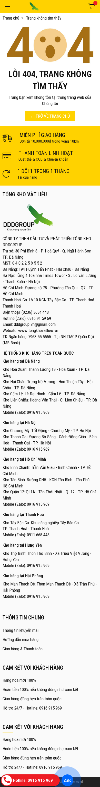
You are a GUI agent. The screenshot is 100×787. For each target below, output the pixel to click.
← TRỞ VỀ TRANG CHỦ (50, 116)
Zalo (67, 780)
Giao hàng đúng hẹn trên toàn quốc (32, 698)
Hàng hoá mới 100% (19, 680)
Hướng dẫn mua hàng (20, 639)
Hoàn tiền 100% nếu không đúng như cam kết (40, 689)
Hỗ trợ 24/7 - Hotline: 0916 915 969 (32, 708)
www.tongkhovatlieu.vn (38, 330)
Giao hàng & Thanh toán (23, 648)
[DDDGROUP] (48, 6)
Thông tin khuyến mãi (20, 630)
